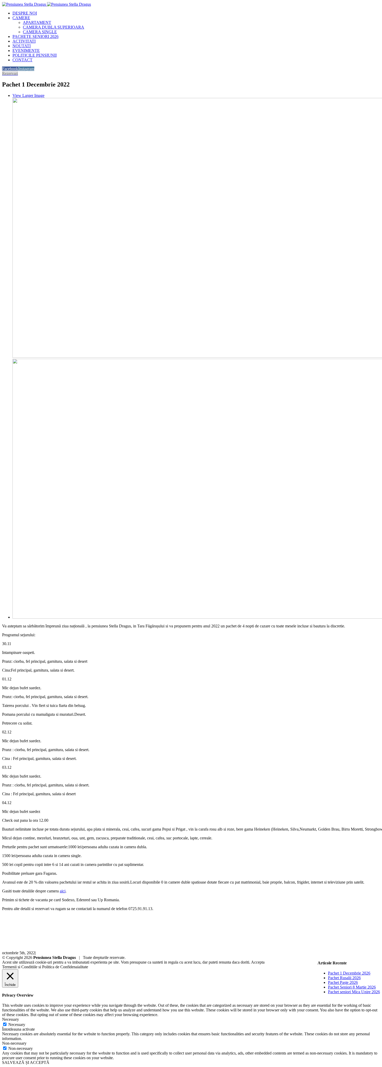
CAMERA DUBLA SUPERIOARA (53, 27)
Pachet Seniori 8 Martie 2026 (352, 987)
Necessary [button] (10, 1019)
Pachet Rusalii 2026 (344, 978)
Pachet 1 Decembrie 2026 (349, 973)
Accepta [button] (258, 962)
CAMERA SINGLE (40, 32)
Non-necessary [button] (14, 1043)
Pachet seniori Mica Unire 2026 (354, 992)
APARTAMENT (37, 22)
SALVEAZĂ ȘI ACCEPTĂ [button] (25, 1062)
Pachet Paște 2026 (343, 982)
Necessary (16, 1024)
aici (62, 891)
